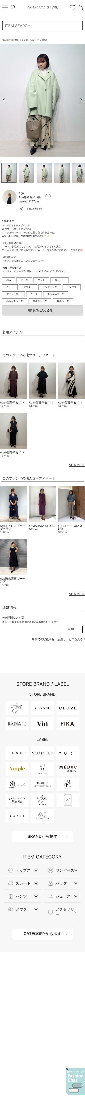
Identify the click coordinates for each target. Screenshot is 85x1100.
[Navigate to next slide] (81, 100)
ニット (41, 279)
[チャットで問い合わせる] (75, 1081)
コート (9, 287)
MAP (71, 629)
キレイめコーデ (55, 294)
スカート (59, 279)
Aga (8, 279)
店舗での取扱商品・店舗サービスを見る (58, 639)
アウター (28, 287)
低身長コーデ (40, 301)
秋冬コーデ (63, 301)
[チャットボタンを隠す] (67, 1069)
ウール (34, 294)
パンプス (71, 287)
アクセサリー (13, 294)
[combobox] (42, 25)
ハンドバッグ (50, 287)
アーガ (24, 279)
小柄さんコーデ (14, 301)
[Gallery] (42, 100)
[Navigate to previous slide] (3, 100)
